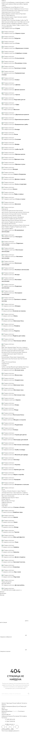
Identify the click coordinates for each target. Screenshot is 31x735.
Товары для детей (6, 582)
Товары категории (9, 31)
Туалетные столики (23, 10)
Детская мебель (6, 583)
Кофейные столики (19, 9)
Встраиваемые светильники (9, 217)
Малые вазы (13, 357)
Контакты (24, 703)
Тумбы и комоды (6, 367)
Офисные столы (15, 22)
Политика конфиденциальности (10, 731)
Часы (6, 347)
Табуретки (17, 7)
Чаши (13, 501)
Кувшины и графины (22, 492)
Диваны (4, 13)
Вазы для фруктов (7, 501)
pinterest (17, 726)
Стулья (3, 7)
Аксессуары (11, 496)
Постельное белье (11, 362)
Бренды (2, 595)
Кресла (18, 13)
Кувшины (9, 502)
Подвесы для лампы (20, 227)
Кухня (3, 489)
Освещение (5, 209)
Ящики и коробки (21, 368)
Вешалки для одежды (17, 367)
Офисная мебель (18, 4)
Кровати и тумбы (24, 2)
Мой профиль (23, 716)
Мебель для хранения (7, 4)
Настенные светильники (16, 212)
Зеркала (10, 347)
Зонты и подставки (7, 25)
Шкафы (18, 20)
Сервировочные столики (8, 12)
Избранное (5, 716)
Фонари (17, 220)
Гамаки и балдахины (12, 23)
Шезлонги (12, 15)
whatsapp (8, 726)
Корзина (10, 716)
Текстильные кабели (7, 228)
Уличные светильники (15, 214)
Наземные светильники (8, 220)
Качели (14, 25)
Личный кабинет (16, 703)
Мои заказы (16, 716)
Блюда (3, 499)
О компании (21, 711)
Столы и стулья (6, 2)
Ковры (14, 347)
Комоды (4, 20)
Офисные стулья (24, 22)
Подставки (5, 505)
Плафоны (7, 227)
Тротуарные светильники (9, 223)
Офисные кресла (6, 22)
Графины (4, 502)
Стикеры (4, 365)
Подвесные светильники (16, 218)
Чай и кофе (25, 494)
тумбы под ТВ (24, 20)
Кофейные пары (6, 497)
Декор (3, 345)
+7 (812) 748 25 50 (10, 721)
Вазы (3, 347)
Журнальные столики (8, 9)
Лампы (21, 225)
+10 (5, 30)
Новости (4, 713)
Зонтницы (26, 367)
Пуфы (7, 15)
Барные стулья (10, 7)
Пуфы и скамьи (21, 25)
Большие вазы (6, 357)
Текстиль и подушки (22, 347)
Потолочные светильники (9, 210)
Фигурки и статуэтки (7, 349)
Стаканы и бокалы (7, 491)
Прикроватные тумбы (8, 18)
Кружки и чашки (16, 491)
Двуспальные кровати (8, 17)
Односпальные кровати (20, 17)
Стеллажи (13, 20)
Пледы (3, 362)
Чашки (17, 497)
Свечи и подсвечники (19, 349)
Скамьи (18, 12)
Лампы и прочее (16, 215)
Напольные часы (6, 358)
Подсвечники (5, 363)
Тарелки (8, 499)
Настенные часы (15, 358)
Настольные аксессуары (14, 352)
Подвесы (12, 227)
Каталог (2, 591)
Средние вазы (20, 357)
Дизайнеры (3, 593)
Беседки (4, 23)
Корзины (4, 368)
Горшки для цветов (12, 350)
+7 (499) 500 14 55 (7, 590)
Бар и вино (5, 496)
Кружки (13, 497)
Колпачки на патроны (13, 225)
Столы (22, 7)
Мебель (4, 0)
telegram (3, 726)
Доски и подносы (6, 494)
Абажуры (4, 225)
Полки (8, 20)
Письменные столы (12, 10)
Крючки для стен (11, 368)
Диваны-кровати (11, 13)
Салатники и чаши (11, 492)
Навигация (9, 703)
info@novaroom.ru (17, 590)
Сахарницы (5, 504)
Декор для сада (11, 354)
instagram (12, 726)
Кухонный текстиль (16, 494)
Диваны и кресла (15, 2)
